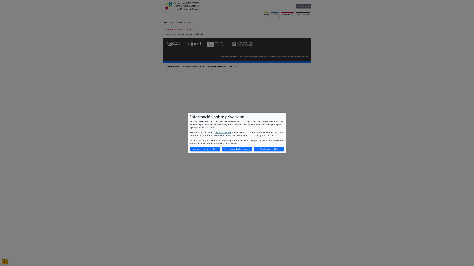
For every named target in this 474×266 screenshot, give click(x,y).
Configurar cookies (269, 149)
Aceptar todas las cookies (205, 149)
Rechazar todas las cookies (237, 149)
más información (223, 132)
